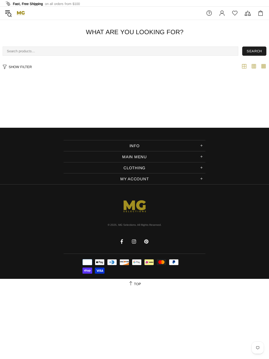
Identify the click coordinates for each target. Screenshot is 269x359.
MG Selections (21, 13)
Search (254, 51)
